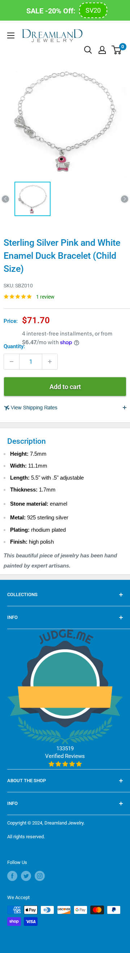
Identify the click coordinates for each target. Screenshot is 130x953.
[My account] (102, 50)
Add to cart (65, 387)
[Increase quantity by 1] (49, 361)
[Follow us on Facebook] (12, 876)
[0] (116, 50)
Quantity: (14, 346)
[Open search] (88, 50)
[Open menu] (10, 35)
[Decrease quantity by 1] (11, 361)
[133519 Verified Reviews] (65, 764)
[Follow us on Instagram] (40, 876)
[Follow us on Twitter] (26, 876)
